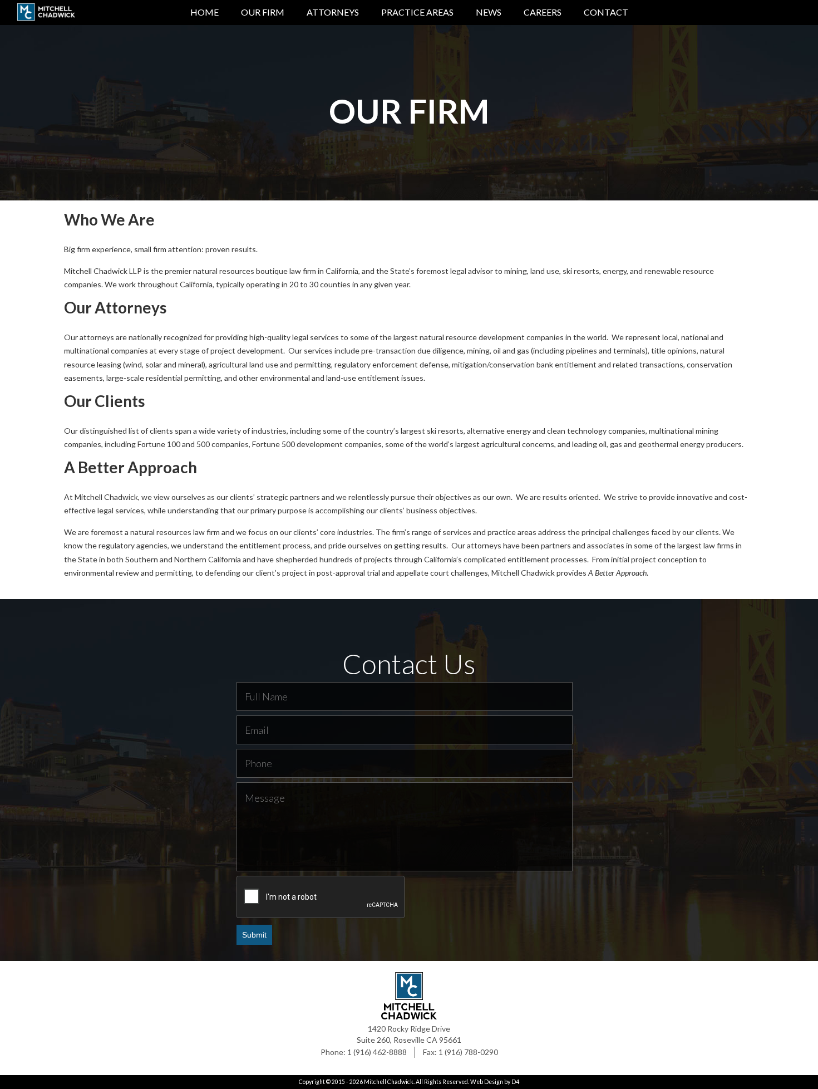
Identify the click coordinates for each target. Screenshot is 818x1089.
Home (204, 12)
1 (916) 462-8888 (377, 1052)
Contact (606, 12)
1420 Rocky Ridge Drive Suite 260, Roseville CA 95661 (409, 1034)
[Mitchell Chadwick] (46, 14)
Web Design (486, 1081)
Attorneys (333, 12)
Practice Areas (417, 12)
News (488, 12)
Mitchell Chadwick (388, 1081)
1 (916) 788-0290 (468, 1052)
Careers (542, 12)
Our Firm (262, 12)
